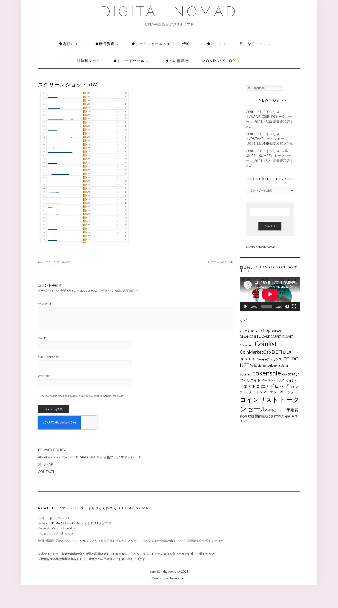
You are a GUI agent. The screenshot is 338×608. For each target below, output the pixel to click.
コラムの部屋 (173, 61)
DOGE (244, 359)
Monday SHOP (218, 61)
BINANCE (246, 336)
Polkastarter (258, 365)
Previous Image (57, 262)
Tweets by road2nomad (260, 247)
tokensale (267, 373)
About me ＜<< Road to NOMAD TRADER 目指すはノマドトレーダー (91, 457)
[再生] (245, 306)
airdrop (263, 330)
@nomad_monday (63, 528)
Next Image (217, 262)
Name (42, 338)
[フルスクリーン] (294, 306)
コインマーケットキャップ (273, 392)
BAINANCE (278, 331)
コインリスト (259, 399)
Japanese (258, 88)
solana (283, 365)
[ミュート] (286, 306)
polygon (272, 365)
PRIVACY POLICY (52, 450)
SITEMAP (45, 464)
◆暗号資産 (105, 44)
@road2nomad (59, 518)
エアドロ (251, 386)
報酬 (258, 416)
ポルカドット (277, 410)
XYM (291, 374)
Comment (44, 304)
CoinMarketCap (255, 352)
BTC (257, 336)
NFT (244, 365)
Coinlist (266, 344)
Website (44, 376)
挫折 (265, 416)
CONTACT (46, 471)
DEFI (277, 352)
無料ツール (90, 61)
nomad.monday (64, 533)
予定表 (292, 409)
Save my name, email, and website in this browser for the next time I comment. (82, 395)
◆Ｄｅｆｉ (216, 44)
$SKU (251, 331)
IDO (294, 358)
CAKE (266, 336)
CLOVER (288, 336)
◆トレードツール (129, 61)
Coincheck (247, 345)
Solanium (246, 374)
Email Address (49, 357)
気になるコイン (254, 44)
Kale (155, 578)
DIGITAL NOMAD (169, 11)
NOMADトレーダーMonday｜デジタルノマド (81, 523)
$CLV (243, 331)
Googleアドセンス (269, 359)
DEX (287, 352)
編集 (288, 416)
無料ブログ (276, 416)
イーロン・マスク (273, 380)
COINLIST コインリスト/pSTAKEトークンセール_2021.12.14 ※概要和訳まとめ (269, 139)
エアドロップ (274, 386)
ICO (285, 358)
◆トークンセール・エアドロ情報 (162, 44)
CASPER (276, 336)
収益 (251, 416)
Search (270, 225)
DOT (252, 359)
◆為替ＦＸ (69, 44)
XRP (284, 374)
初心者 (243, 416)
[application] (270, 294)
